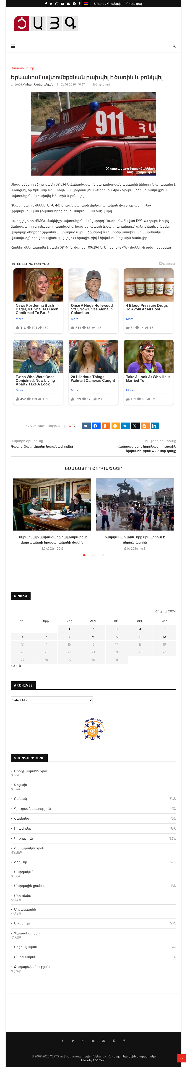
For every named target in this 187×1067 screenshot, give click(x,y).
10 (116, 637)
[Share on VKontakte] (86, 426)
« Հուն (16, 666)
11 (140, 637)
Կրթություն (95, 838)
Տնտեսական (95, 957)
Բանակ (95, 798)
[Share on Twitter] (135, 426)
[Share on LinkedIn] (155, 426)
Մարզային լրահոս (95, 886)
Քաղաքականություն (32, 967)
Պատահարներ (22, 68)
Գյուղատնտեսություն (95, 808)
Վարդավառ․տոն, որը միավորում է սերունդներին (135, 539)
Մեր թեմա (22, 896)
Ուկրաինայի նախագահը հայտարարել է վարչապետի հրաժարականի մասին (52, 539)
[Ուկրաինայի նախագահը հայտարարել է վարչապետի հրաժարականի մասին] (52, 504)
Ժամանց (95, 818)
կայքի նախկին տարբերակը (135, 1056)
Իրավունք (95, 828)
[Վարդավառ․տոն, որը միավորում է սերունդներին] (135, 504)
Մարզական (24, 872)
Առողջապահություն (31, 771)
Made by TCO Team (93, 1060)
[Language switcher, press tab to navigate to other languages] (86, 3)
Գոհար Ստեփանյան (38, 84)
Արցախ (20, 785)
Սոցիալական (95, 947)
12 (164, 637)
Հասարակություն (29, 848)
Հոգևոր (95, 862)
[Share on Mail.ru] (116, 426)
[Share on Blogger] (145, 426)
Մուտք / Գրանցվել (108, 3)
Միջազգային (25, 909)
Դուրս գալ (134, 3)
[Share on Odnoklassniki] (106, 426)
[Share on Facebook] (96, 426)
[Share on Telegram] (125, 426)
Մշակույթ (95, 923)
